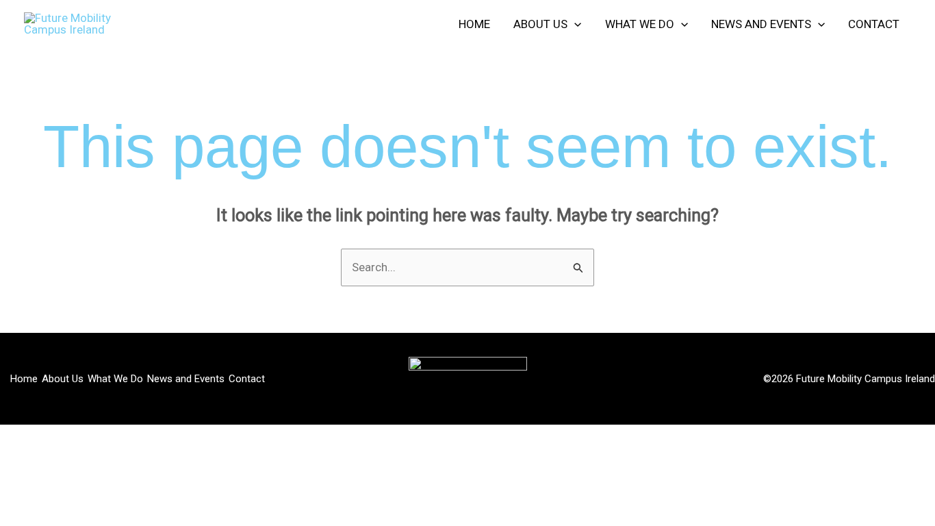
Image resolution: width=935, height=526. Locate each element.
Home (24, 379)
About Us (63, 379)
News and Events (186, 379)
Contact (247, 379)
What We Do (115, 379)
